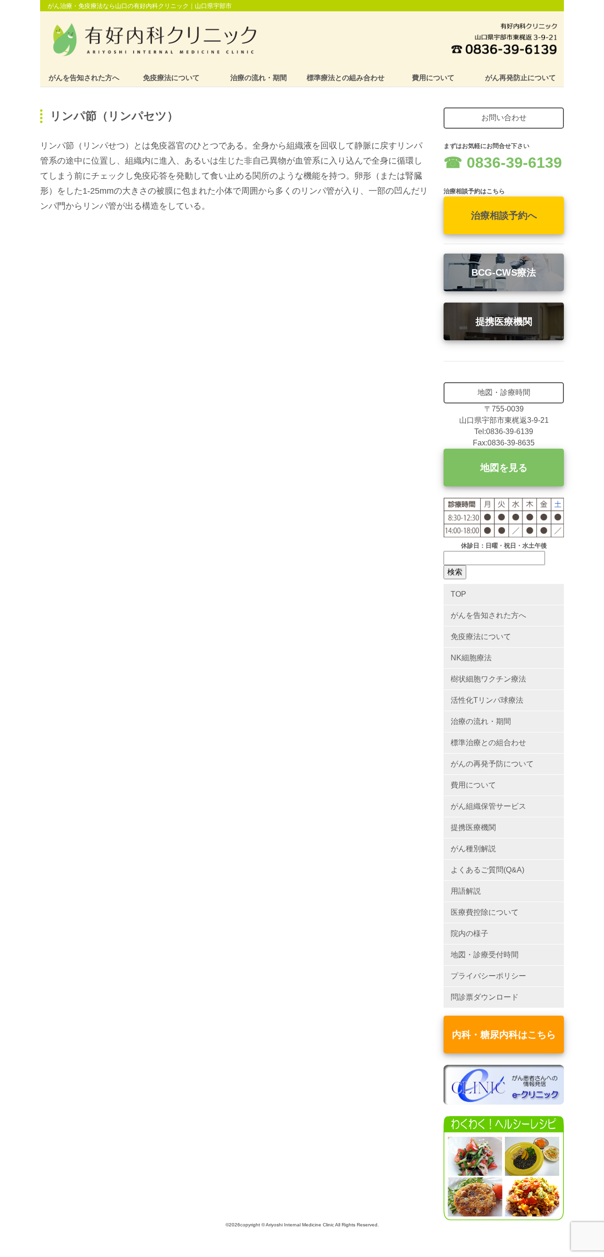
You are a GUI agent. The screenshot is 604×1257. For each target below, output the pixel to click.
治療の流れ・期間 (258, 78)
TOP (458, 594)
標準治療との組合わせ (488, 743)
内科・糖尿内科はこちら (504, 1034)
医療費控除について (485, 912)
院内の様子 (469, 933)
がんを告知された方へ (84, 78)
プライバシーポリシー (488, 976)
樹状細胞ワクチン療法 (488, 679)
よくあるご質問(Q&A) (487, 870)
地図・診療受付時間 (485, 955)
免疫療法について (171, 78)
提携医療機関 (504, 321)
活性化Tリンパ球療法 (487, 700)
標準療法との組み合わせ (346, 78)
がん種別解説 (473, 849)
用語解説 (466, 891)
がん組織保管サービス (488, 806)
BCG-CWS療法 (503, 272)
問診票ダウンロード (485, 997)
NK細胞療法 (471, 658)
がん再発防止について (520, 78)
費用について (433, 78)
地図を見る (504, 467)
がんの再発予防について (492, 764)
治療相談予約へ (504, 215)
